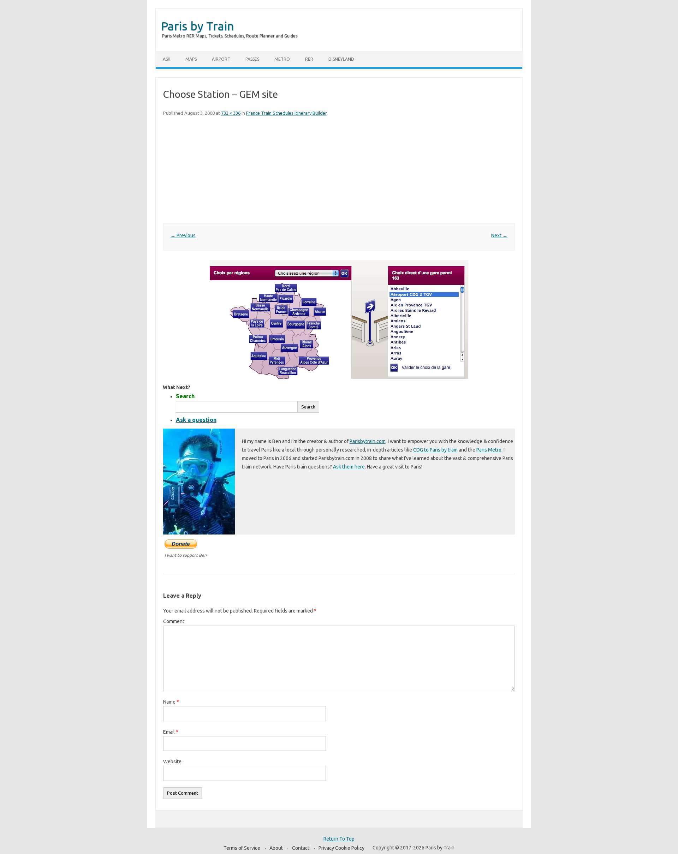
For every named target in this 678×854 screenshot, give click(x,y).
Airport (221, 59)
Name (171, 702)
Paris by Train (197, 25)
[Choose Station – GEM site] (339, 319)
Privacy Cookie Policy (341, 848)
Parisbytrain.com (368, 441)
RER (309, 59)
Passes (252, 59)
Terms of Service (242, 848)
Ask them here (349, 467)
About (276, 848)
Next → (499, 235)
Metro (282, 59)
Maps (191, 59)
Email (170, 732)
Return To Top (339, 839)
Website (172, 761)
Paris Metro (488, 450)
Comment (173, 621)
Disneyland (341, 59)
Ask (166, 59)
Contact (300, 848)
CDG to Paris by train (435, 450)
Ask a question (196, 420)
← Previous (183, 235)
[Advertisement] (339, 170)
